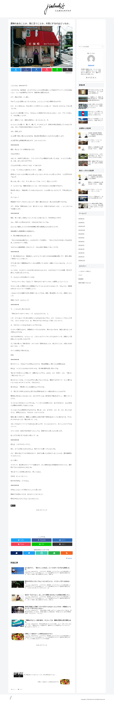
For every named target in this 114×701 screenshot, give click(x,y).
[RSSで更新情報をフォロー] (67, 553)
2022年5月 (81, 222)
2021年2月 (81, 253)
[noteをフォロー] (42, 553)
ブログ (13, 505)
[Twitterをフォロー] (29, 553)
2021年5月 (81, 241)
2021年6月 (81, 237)
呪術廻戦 (80, 279)
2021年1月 (81, 256)
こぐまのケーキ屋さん (84, 271)
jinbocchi (91, 65)
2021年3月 (81, 249)
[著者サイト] (17, 553)
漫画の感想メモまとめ (84, 282)
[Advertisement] (42, 78)
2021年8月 (81, 234)
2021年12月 (81, 226)
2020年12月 (81, 260)
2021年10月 (81, 230)
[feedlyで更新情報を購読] (54, 553)
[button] (102, 46)
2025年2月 (81, 218)
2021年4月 (81, 245)
